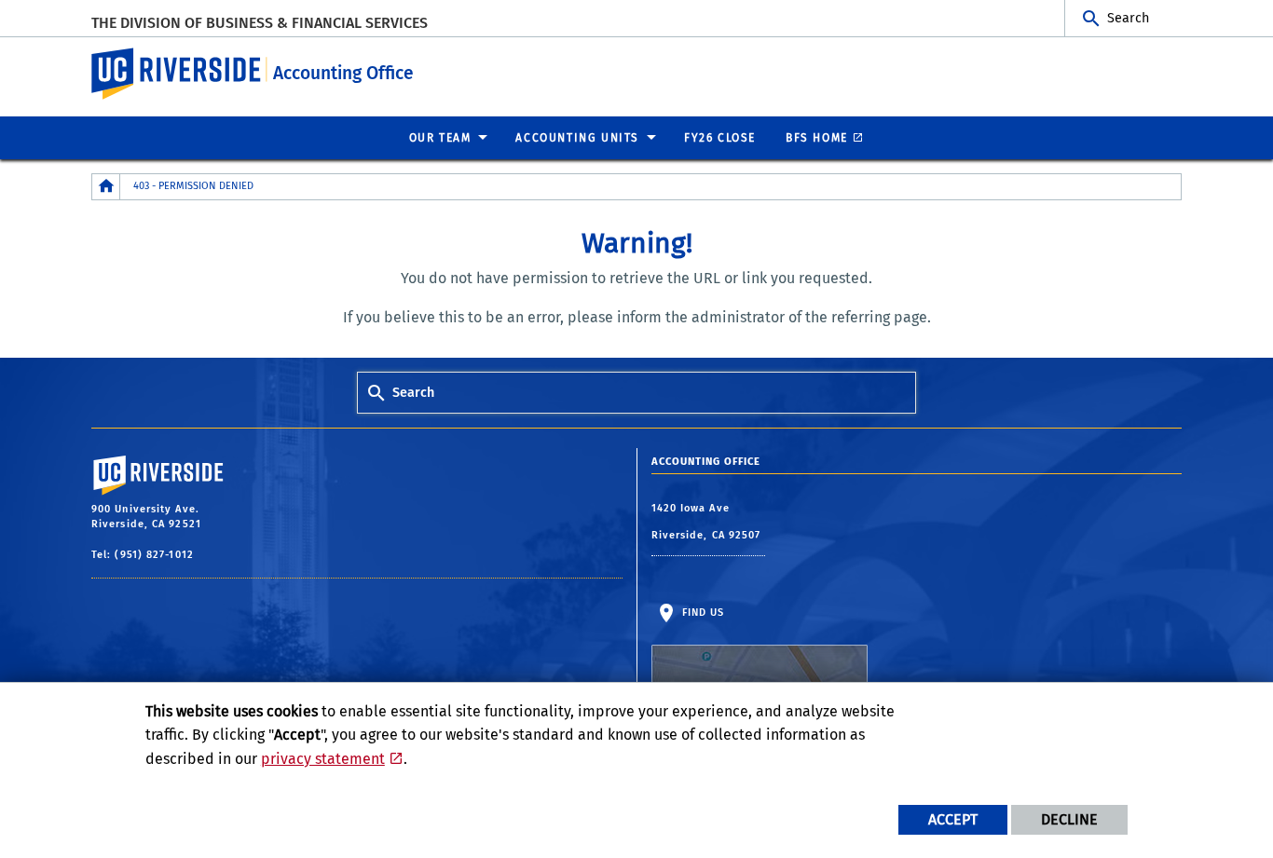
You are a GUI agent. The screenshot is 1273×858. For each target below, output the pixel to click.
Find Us (701, 612)
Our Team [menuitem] (440, 137)
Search (1128, 18)
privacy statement (323, 759)
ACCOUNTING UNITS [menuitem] (577, 137)
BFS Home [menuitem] (817, 137)
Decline (1069, 819)
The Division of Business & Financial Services (259, 23)
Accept (953, 819)
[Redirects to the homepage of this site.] (106, 186)
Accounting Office (343, 73)
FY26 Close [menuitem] (720, 137)
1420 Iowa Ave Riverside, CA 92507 (708, 522)
